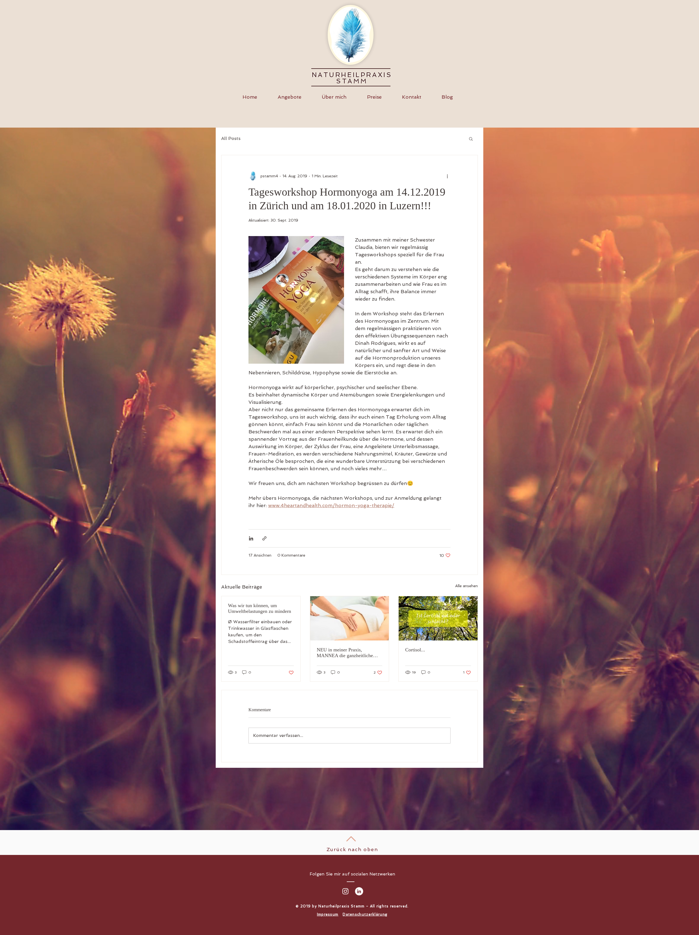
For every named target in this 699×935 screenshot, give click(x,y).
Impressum (328, 914)
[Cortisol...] (438, 618)
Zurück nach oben (352, 849)
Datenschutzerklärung (365, 914)
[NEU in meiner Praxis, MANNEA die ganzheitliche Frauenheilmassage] (349, 618)
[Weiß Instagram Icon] (345, 891)
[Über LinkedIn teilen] (251, 538)
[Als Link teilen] (264, 538)
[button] (470, 138)
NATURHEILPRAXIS (352, 74)
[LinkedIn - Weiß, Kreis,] (359, 891)
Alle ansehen (466, 586)
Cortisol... (415, 649)
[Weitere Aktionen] (447, 176)
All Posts (231, 138)
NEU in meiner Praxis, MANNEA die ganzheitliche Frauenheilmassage (345, 652)
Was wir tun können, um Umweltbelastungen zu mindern (259, 608)
